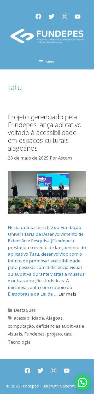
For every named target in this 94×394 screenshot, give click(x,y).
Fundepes (34, 334)
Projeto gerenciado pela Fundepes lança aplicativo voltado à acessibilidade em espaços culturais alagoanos (44, 132)
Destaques (25, 310)
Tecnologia (19, 342)
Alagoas (54, 318)
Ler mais (67, 294)
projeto (54, 334)
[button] (82, 382)
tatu (68, 334)
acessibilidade (29, 318)
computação (21, 326)
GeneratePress (74, 386)
